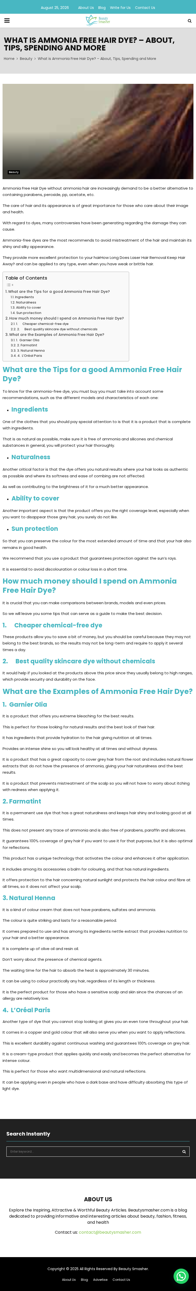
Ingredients (24, 297)
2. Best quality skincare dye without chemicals (57, 329)
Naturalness (26, 302)
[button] (181, 1276)
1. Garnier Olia (27, 340)
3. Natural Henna (31, 350)
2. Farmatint (27, 345)
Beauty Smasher (133, 1268)
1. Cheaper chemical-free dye (42, 324)
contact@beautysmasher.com (110, 1232)
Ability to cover (28, 307)
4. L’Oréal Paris (29, 355)
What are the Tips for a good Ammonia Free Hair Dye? (59, 291)
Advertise (100, 1279)
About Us (86, 7)
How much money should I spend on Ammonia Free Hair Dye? (66, 318)
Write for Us (120, 7)
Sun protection (28, 313)
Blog (102, 7)
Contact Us (145, 7)
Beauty (14, 172)
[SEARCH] (184, 1152)
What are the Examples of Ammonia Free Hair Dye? (56, 334)
